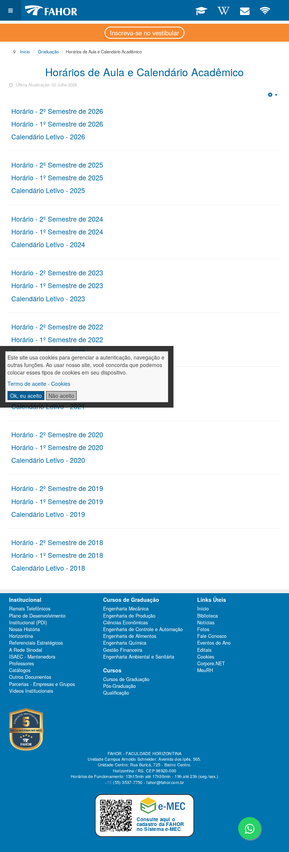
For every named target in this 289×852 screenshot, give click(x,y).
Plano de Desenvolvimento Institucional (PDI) (37, 619)
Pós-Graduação (119, 686)
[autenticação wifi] (265, 10)
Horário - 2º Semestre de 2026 (57, 111)
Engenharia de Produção (129, 615)
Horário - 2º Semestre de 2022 (57, 326)
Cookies (205, 656)
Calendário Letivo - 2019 (48, 514)
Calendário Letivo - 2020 (48, 460)
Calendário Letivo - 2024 (48, 244)
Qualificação (116, 692)
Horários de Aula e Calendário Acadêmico (144, 71)
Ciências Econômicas (125, 622)
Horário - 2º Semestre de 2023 (57, 272)
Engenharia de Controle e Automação (143, 629)
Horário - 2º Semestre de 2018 (57, 542)
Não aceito (61, 395)
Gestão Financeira (122, 650)
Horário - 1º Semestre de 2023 (57, 285)
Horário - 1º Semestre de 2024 (57, 231)
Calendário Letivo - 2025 (48, 190)
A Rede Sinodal (25, 650)
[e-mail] (244, 10)
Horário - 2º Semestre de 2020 (57, 434)
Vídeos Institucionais (31, 690)
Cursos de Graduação (126, 679)
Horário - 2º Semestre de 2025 (57, 164)
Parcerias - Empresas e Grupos (42, 684)
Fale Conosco (212, 636)
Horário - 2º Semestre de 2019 (57, 488)
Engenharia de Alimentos (129, 636)
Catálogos (19, 670)
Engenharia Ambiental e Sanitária (138, 656)
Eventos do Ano (214, 642)
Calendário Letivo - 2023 (48, 298)
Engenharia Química (124, 642)
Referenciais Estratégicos (36, 642)
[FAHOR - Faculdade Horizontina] (51, 10)
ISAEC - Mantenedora (32, 656)
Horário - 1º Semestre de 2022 (57, 339)
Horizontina (21, 636)
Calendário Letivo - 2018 (48, 568)
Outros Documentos (30, 677)
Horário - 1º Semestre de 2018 (57, 555)
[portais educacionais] (201, 10)
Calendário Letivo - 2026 (48, 136)
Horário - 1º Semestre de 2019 (57, 501)
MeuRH (205, 670)
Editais (204, 650)
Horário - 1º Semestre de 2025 (57, 177)
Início (25, 51)
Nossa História (24, 629)
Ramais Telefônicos (29, 608)
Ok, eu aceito (26, 395)
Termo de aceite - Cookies (39, 383)
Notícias (205, 622)
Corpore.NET (211, 663)
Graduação (48, 51)
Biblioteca (207, 615)
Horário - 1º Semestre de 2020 (57, 447)
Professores (21, 663)
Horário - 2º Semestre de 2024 (57, 219)
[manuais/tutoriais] (223, 10)
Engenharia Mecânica (126, 608)
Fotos (203, 629)
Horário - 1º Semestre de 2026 (57, 123)
